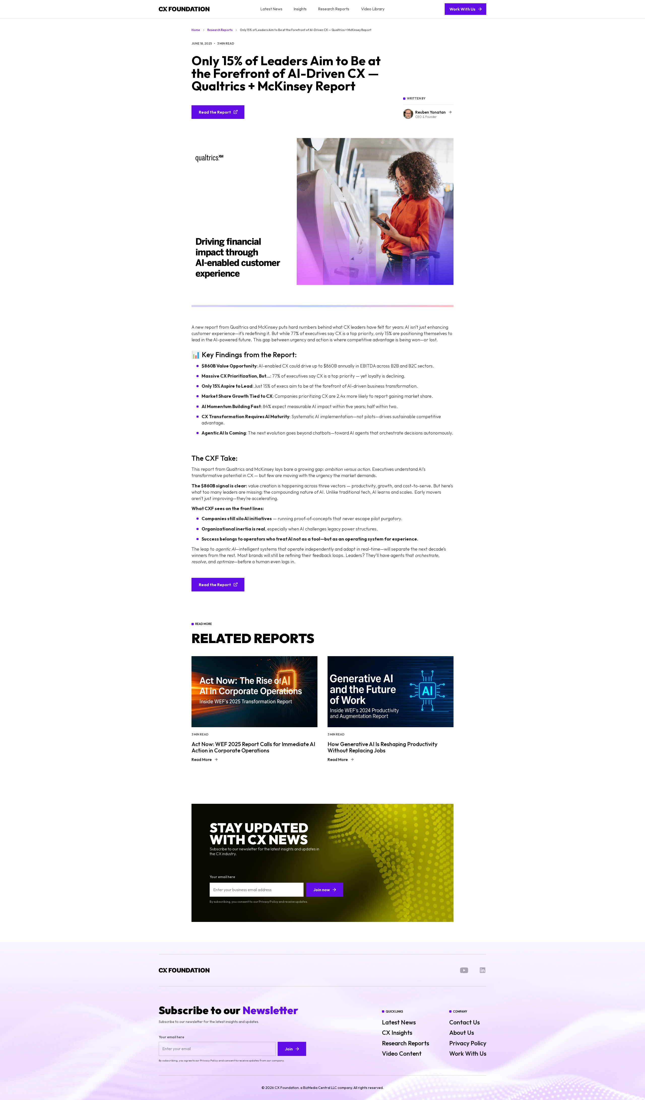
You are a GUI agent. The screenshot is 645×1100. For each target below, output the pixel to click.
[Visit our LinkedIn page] (482, 970)
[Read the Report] (217, 104)
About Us (461, 1033)
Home (195, 30)
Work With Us (462, 9)
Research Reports (333, 9)
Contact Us (464, 1022)
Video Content (402, 1053)
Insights (300, 9)
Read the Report (215, 112)
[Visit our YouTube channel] (464, 970)
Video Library (372, 9)
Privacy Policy (467, 1043)
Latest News (271, 9)
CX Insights (397, 1033)
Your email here (222, 877)
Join (289, 1048)
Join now (321, 889)
